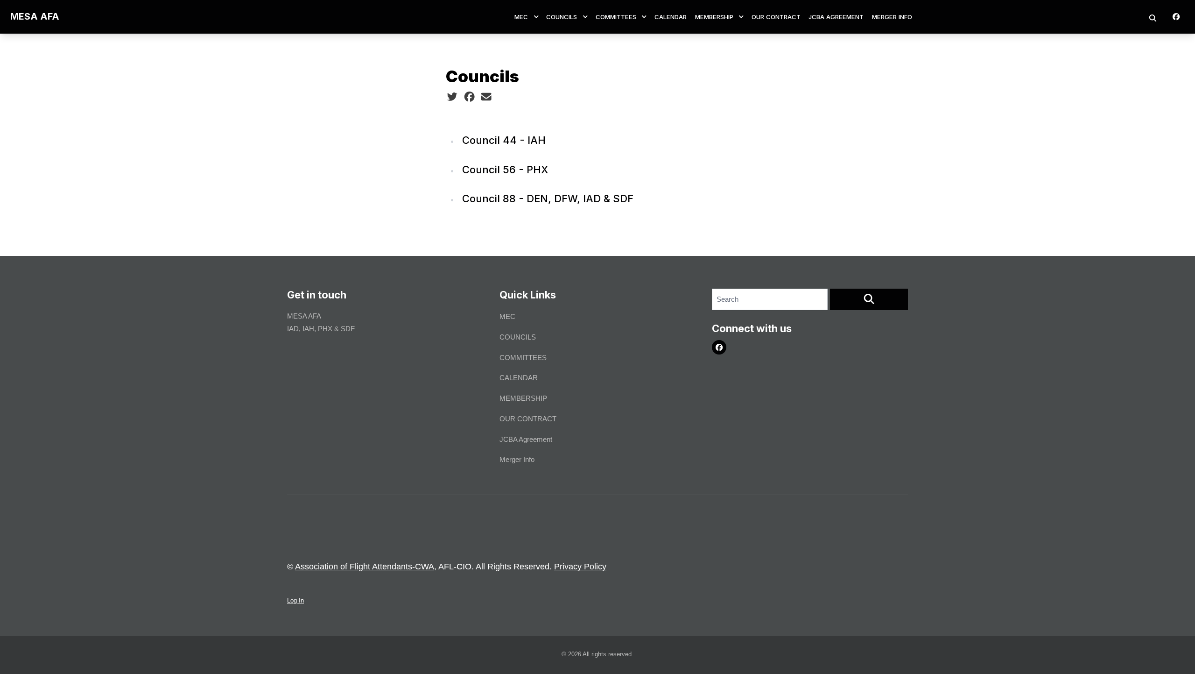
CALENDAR (670, 17)
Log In (295, 600)
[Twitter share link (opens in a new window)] (452, 97)
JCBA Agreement (836, 17)
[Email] (486, 97)
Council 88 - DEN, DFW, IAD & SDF (547, 198)
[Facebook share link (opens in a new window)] (469, 97)
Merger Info (892, 17)
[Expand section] (536, 17)
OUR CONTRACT (776, 17)
